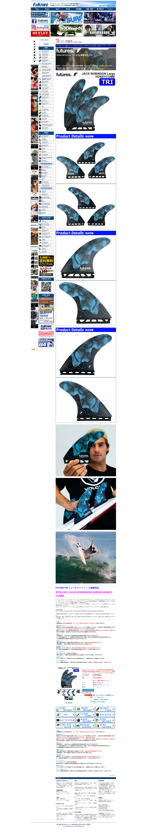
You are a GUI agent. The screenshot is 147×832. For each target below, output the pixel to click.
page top (113, 775)
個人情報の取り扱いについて (64, 824)
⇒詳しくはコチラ (60, 818)
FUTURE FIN (69, 40)
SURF (58, 40)
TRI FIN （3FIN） (78, 42)
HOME (57, 39)
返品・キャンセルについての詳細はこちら (103, 695)
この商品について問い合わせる (100, 699)
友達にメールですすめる (99, 701)
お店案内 (88, 824)
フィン (62, 40)
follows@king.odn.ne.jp (108, 810)
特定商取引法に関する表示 (78, 824)
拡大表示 (70, 702)
